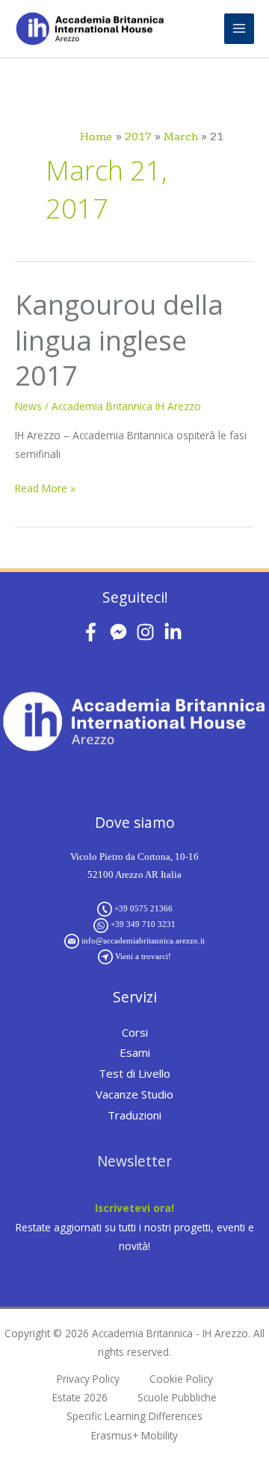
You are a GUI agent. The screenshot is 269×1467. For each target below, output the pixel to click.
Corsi (135, 1032)
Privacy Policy (88, 1379)
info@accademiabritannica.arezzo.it (143, 940)
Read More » (45, 487)
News (28, 406)
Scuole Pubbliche (177, 1397)
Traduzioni (134, 1115)
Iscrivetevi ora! (134, 1208)
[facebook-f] (93, 632)
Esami (135, 1052)
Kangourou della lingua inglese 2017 (119, 340)
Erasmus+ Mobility (134, 1435)
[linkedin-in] (176, 632)
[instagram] (148, 632)
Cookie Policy (181, 1379)
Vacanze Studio (134, 1094)
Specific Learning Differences (134, 1416)
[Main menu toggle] (239, 28)
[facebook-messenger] (121, 632)
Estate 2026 (80, 1397)
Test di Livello (134, 1073)
